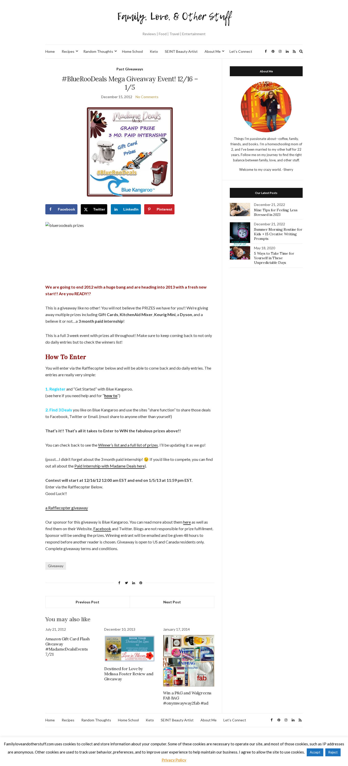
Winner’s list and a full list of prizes (128, 445)
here (187, 522)
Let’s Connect (241, 51)
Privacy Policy (174, 760)
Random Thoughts (98, 51)
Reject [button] (333, 752)
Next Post (172, 602)
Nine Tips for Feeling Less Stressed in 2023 (275, 212)
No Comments (147, 97)
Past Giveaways (129, 69)
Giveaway (55, 566)
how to (110, 395)
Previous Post (87, 602)
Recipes (68, 51)
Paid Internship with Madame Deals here (109, 465)
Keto (154, 51)
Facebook (102, 528)
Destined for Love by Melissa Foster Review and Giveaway (128, 673)
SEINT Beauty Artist (181, 51)
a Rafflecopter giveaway (66, 507)
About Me (213, 51)
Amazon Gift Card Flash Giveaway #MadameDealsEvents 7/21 (67, 646)
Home (50, 51)
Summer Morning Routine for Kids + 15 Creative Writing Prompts (278, 234)
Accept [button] (315, 752)
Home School (132, 51)
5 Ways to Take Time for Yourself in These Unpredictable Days (274, 258)
